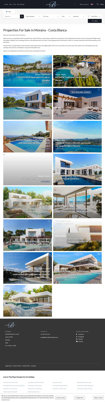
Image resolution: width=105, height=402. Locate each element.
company (33, 366)
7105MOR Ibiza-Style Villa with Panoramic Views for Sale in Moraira (31, 243)
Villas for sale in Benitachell (10, 391)
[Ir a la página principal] (52, 4)
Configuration (79, 397)
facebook (81, 334)
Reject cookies (98, 397)
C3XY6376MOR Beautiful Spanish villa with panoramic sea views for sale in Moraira (33, 143)
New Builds (21, 4)
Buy (11, 4)
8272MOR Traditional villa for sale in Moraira (71, 78)
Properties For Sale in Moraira (84, 388)
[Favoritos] (75, 4)
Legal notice (8, 366)
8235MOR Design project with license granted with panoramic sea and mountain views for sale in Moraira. (73, 274)
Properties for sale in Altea (35, 385)
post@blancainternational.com (49, 337)
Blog (81, 4)
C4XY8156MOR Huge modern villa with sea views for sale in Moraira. (32, 308)
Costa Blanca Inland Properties (36, 382)
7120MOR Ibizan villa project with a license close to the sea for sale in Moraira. (73, 111)
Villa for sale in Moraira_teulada (36, 178)
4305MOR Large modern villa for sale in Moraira (32, 111)
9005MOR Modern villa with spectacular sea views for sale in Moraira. (73, 144)
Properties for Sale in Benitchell (85, 385)
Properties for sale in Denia (35, 388)
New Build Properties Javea (84, 382)
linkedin (80, 339)
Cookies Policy (26, 366)
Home (6, 4)
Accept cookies (60, 397)
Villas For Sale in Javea (33, 391)
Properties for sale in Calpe (10, 388)
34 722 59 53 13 (45, 334)
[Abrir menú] (97, 4)
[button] (92, 4)
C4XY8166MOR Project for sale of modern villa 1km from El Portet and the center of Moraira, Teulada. (32, 208)
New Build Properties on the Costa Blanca (14, 385)
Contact (86, 4)
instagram (81, 336)
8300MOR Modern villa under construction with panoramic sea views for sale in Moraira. (31, 274)
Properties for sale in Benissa (59, 385)
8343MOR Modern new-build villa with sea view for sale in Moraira (72, 177)
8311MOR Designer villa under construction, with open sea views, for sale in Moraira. (73, 241)
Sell (14, 4)
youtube (80, 341)
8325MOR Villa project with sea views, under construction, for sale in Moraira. (72, 210)
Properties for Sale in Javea (59, 388)
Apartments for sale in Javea (10, 382)
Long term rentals (57, 382)
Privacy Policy (17, 366)
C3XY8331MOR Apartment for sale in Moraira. (33, 78)
